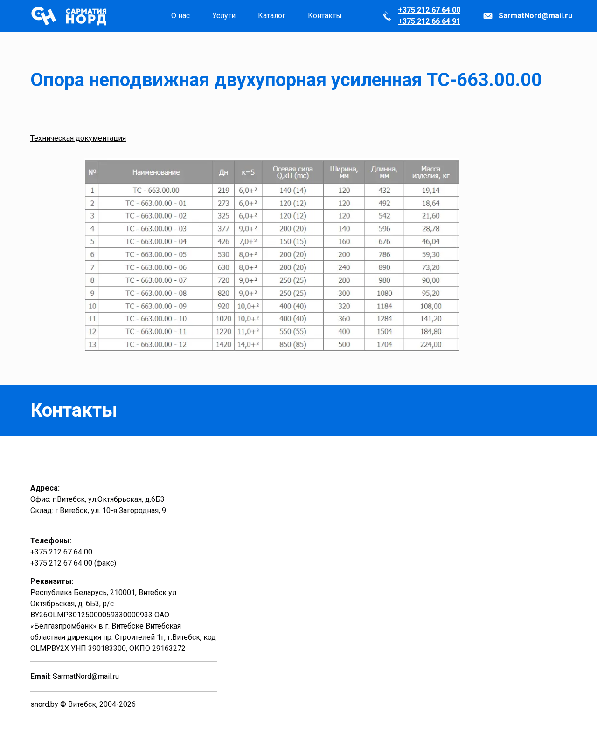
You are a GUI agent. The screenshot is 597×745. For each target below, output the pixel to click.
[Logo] (70, 16)
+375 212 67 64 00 (429, 10)
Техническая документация (78, 138)
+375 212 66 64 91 (429, 21)
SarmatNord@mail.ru (535, 15)
